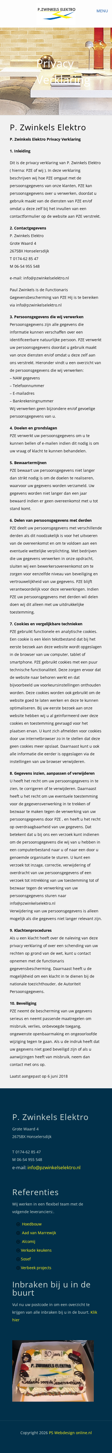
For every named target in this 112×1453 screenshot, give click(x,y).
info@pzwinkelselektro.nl (53, 1167)
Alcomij (28, 1241)
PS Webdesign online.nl (70, 1432)
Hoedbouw (32, 1224)
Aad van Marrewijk (39, 1232)
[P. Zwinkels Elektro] (56, 14)
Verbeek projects (36, 1267)
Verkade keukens (36, 1250)
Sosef (26, 1259)
